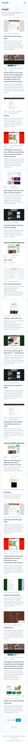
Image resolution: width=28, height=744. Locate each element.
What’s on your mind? (9, 262)
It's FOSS (16, 698)
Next (18, 720)
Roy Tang (16, 592)
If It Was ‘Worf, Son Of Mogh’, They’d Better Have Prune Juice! (13, 424)
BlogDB (5, 3)
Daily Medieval (17, 625)
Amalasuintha (8, 627)
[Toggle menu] (24, 2)
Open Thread (8, 260)
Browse (13, 740)
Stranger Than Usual (19, 489)
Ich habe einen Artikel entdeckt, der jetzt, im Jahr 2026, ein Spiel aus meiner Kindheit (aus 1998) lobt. (13, 496)
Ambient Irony (17, 33)
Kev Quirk (16, 281)
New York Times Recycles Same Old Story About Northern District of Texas (12, 463)
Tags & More (14, 727)
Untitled (6, 115)
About (8, 740)
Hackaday (16, 222)
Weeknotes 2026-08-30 (12, 595)
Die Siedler (7, 492)
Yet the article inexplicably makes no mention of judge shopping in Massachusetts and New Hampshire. (13, 469)
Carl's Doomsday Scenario (12, 284)
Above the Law (17, 348)
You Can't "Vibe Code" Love (13, 318)
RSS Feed (18, 740)
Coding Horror (17, 315)
